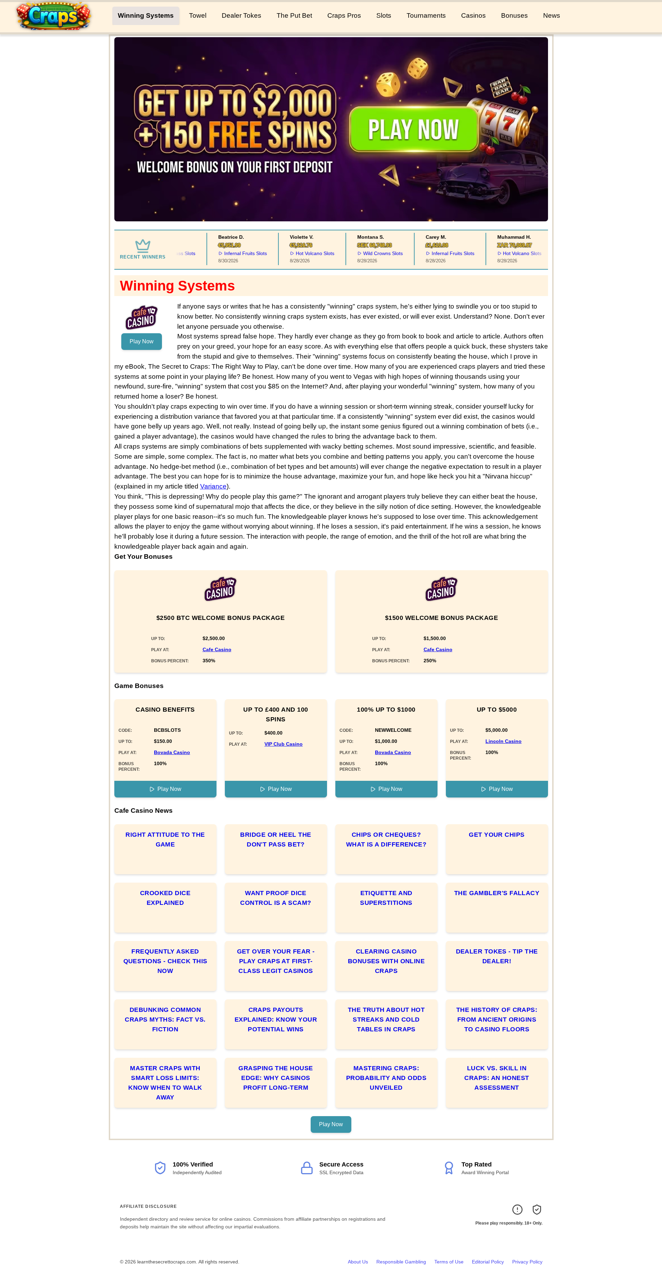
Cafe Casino (217, 649)
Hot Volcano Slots (305, 253)
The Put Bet (294, 15)
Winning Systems (146, 15)
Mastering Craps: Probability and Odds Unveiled (386, 1078)
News (551, 15)
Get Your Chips (496, 834)
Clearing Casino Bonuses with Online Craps (386, 961)
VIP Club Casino (283, 744)
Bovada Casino (172, 752)
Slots (383, 15)
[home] (57, 27)
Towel (197, 15)
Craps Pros (344, 15)
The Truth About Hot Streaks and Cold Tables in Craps (386, 1019)
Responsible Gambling (401, 1261)
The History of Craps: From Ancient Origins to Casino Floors (496, 1019)
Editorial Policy (488, 1261)
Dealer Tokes (241, 15)
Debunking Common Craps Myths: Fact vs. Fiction (165, 1019)
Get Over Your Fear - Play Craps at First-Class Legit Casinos (276, 961)
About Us (358, 1261)
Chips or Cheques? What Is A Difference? (386, 839)
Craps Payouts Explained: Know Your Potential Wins (276, 1019)
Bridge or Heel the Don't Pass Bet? (275, 839)
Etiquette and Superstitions (386, 898)
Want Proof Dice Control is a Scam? (275, 898)
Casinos (473, 15)
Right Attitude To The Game (165, 839)
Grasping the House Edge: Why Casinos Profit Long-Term (275, 1078)
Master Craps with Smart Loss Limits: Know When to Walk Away (165, 1083)
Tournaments (426, 15)
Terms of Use (449, 1261)
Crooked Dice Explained (165, 898)
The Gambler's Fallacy (496, 893)
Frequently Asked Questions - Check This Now (165, 961)
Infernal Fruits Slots (235, 253)
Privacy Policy (527, 1261)
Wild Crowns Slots (373, 253)
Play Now (142, 341)
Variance (213, 486)
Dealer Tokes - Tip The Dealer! (497, 956)
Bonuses (514, 15)
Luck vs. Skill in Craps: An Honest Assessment (496, 1078)
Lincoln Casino (503, 741)
